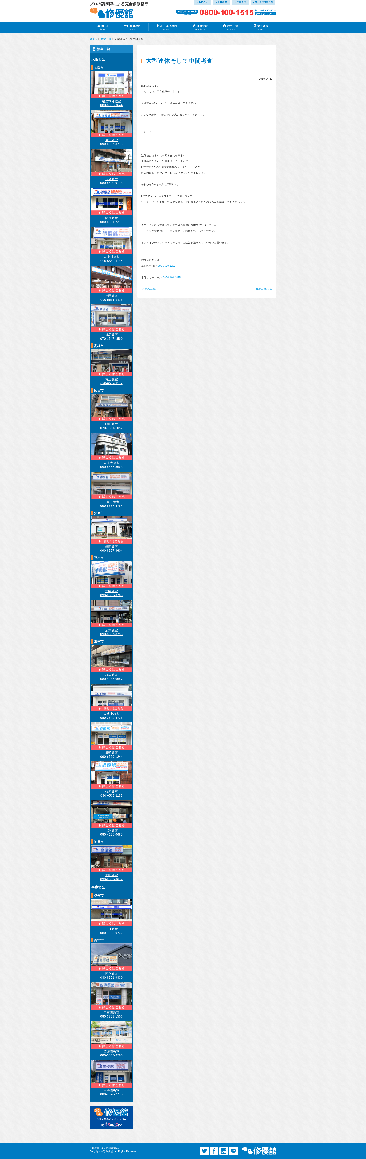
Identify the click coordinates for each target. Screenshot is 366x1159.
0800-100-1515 (172, 277)
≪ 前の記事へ (149, 289)
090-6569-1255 (166, 265)
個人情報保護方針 (110, 1148)
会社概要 (94, 1148)
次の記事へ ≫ (264, 289)
